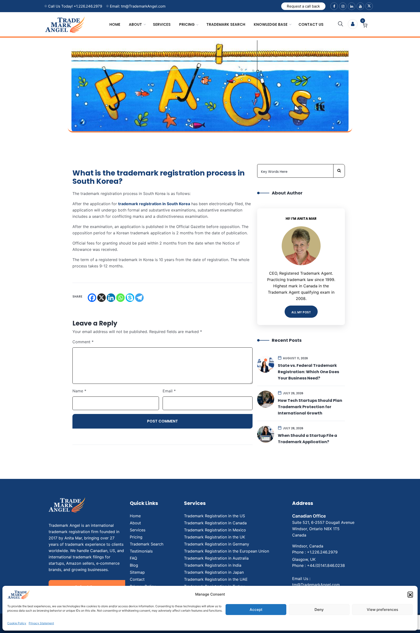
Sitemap (137, 572)
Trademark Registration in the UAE (216, 579)
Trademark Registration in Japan (214, 572)
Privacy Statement (41, 623)
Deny (319, 609)
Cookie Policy (16, 623)
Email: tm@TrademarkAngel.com (138, 6)
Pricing (187, 24)
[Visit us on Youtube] (360, 6)
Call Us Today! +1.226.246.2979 (75, 6)
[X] (101, 297)
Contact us (311, 24)
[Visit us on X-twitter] (369, 6)
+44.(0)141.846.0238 (326, 565)
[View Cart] (364, 25)
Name (79, 390)
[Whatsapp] (120, 297)
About (135, 24)
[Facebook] (92, 297)
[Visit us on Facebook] (334, 6)
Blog (134, 565)
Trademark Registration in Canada (215, 522)
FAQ (133, 558)
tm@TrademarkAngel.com (316, 584)
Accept (256, 609)
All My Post (301, 312)
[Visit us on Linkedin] (351, 6)
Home (114, 24)
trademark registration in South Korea (154, 203)
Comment (83, 341)
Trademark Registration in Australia (216, 558)
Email (169, 390)
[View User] (352, 24)
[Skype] (130, 297)
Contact (137, 579)
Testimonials (141, 551)
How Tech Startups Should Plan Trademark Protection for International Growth (310, 407)
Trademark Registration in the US (214, 515)
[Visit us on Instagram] (343, 6)
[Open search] (340, 24)
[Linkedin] (111, 297)
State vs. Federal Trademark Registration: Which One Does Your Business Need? (308, 372)
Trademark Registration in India (212, 565)
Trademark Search (225, 24)
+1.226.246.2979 (322, 552)
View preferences (382, 609)
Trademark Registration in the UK (214, 537)
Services (162, 24)
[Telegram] (139, 297)
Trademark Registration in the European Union (226, 551)
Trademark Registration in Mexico (215, 530)
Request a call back (303, 6)
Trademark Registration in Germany (216, 544)
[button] (410, 594)
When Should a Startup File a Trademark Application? (307, 439)
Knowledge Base (271, 24)
